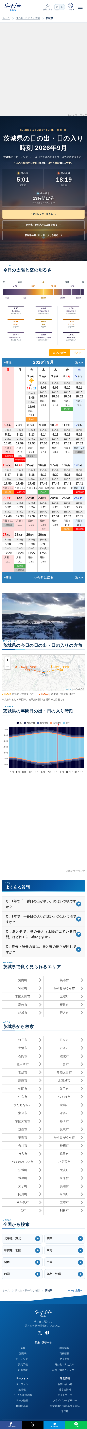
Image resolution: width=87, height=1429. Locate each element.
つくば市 (64, 1096)
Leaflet (68, 689)
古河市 (64, 1048)
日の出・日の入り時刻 (28, 18)
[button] (22, 1239)
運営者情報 (65, 1389)
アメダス (64, 1359)
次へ (78, 362)
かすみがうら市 (64, 988)
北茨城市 (64, 1080)
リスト (77, 352)
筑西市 (22, 1129)
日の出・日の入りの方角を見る (41, 224)
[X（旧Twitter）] (40, 1333)
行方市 (64, 1012)
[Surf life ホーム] (13, 7)
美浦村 (64, 980)
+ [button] (7, 659)
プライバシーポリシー (65, 1400)
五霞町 (64, 996)
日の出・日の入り (64, 1364)
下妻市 (64, 1064)
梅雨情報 (64, 1348)
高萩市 (22, 1080)
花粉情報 (64, 1353)
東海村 (64, 1178)
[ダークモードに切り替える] (59, 7)
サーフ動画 (22, 1400)
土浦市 (22, 1048)
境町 (23, 1210)
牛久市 (22, 1096)
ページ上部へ (76, 1290)
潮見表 (23, 1353)
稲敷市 (22, 1137)
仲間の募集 (22, 1406)
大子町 (22, 1186)
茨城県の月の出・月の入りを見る (41, 235)
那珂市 (64, 1121)
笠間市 (22, 1088)
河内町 (22, 980)
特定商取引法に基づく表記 (65, 1406)
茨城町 (22, 1170)
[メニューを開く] (80, 7)
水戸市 (22, 1040)
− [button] (7, 666)
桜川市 (64, 1004)
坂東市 (64, 1129)
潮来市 (22, 1004)
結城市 (22, 1012)
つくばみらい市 (22, 1161)
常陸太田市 (22, 996)
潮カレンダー (23, 1359)
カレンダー (59, 352)
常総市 (22, 1072)
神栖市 (64, 1145)
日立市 (64, 1040)
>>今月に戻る (43, 577)
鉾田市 (64, 1153)
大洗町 (64, 1170)
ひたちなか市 (23, 1105)
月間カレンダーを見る (42, 214)
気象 (22, 1348)
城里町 (22, 1178)
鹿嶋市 (64, 1105)
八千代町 (23, 1202)
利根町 (22, 988)
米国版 (65, 1411)
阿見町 (22, 1194)
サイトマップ (65, 1395)
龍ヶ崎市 (23, 1064)
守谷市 (64, 1113)
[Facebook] (47, 1333)
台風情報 (23, 1370)
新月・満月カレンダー (64, 1370)
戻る (9, 362)
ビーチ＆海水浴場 (22, 1395)
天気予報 (23, 1364)
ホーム (6, 18)
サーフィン (22, 1384)
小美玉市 (64, 1161)
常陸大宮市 (22, 1121)
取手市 (64, 1088)
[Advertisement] (43, 71)
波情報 (22, 1389)
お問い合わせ (65, 1384)
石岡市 (22, 1056)
